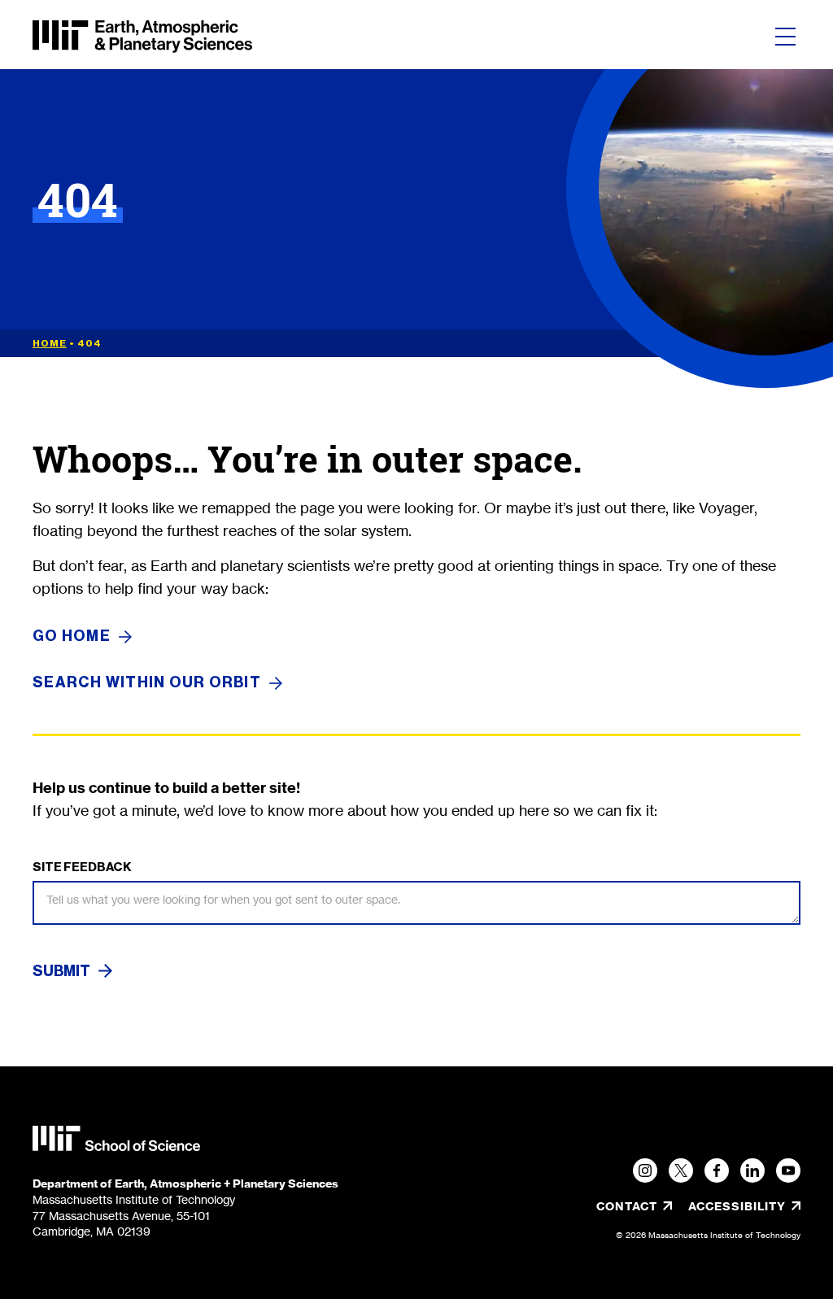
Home (50, 343)
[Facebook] (716, 1170)
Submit (61, 971)
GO (72, 636)
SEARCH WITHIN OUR (147, 682)
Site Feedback (82, 867)
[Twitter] (681, 1170)
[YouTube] (788, 1170)
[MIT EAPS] (142, 36)
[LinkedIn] (752, 1170)
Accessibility (744, 1206)
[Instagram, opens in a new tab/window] (645, 1170)
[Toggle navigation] (785, 36)
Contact (626, 1206)
